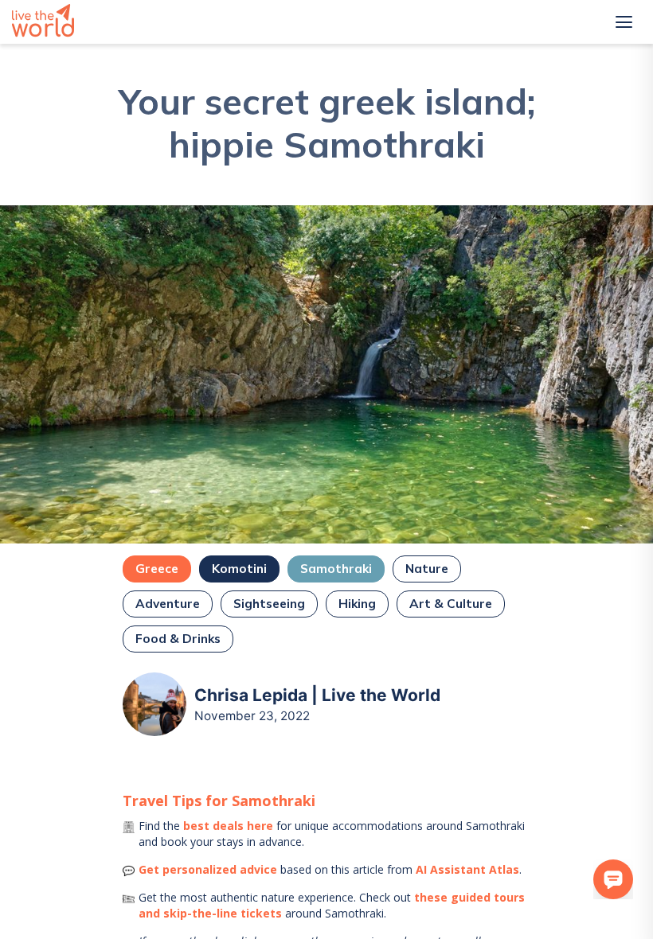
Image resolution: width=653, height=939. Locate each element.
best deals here (228, 825)
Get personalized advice (208, 869)
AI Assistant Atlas (467, 869)
